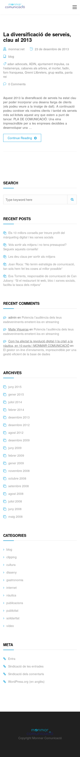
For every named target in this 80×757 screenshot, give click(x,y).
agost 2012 (15, 432)
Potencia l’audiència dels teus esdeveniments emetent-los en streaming (32, 319)
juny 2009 (15, 448)
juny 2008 (15, 509)
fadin (65, 68)
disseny (11, 572)
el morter (55, 68)
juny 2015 (15, 387)
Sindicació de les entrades (26, 666)
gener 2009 (16, 463)
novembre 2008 (19, 471)
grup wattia (55, 72)
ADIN (32, 64)
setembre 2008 (18, 486)
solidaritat (12, 618)
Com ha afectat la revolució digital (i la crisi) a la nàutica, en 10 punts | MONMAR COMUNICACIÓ (38, 343)
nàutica (11, 595)
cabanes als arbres (34, 68)
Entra (11, 658)
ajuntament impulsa (51, 64)
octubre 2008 (17, 478)
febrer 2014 (16, 409)
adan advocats (17, 64)
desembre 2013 (19, 417)
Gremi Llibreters (36, 72)
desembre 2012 (19, 425)
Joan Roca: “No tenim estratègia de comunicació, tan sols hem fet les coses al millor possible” (39, 266)
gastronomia (14, 580)
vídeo (10, 626)
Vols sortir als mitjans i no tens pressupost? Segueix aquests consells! (35, 246)
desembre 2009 (19, 440)
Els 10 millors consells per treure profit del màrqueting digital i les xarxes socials (34, 235)
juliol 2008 (15, 501)
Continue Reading (20, 138)
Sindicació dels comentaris (26, 674)
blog (11, 56)
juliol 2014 (15, 402)
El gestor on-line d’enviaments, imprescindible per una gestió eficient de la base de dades (39, 352)
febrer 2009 (16, 455)
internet (11, 587)
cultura (11, 565)
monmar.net (16, 49)
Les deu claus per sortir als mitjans (31, 256)
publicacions (14, 603)
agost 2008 (15, 493)
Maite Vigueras (18, 329)
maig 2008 (15, 516)
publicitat (12, 610)
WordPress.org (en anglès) (26, 681)
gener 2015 (16, 394)
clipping (11, 557)
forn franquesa (13, 72)
